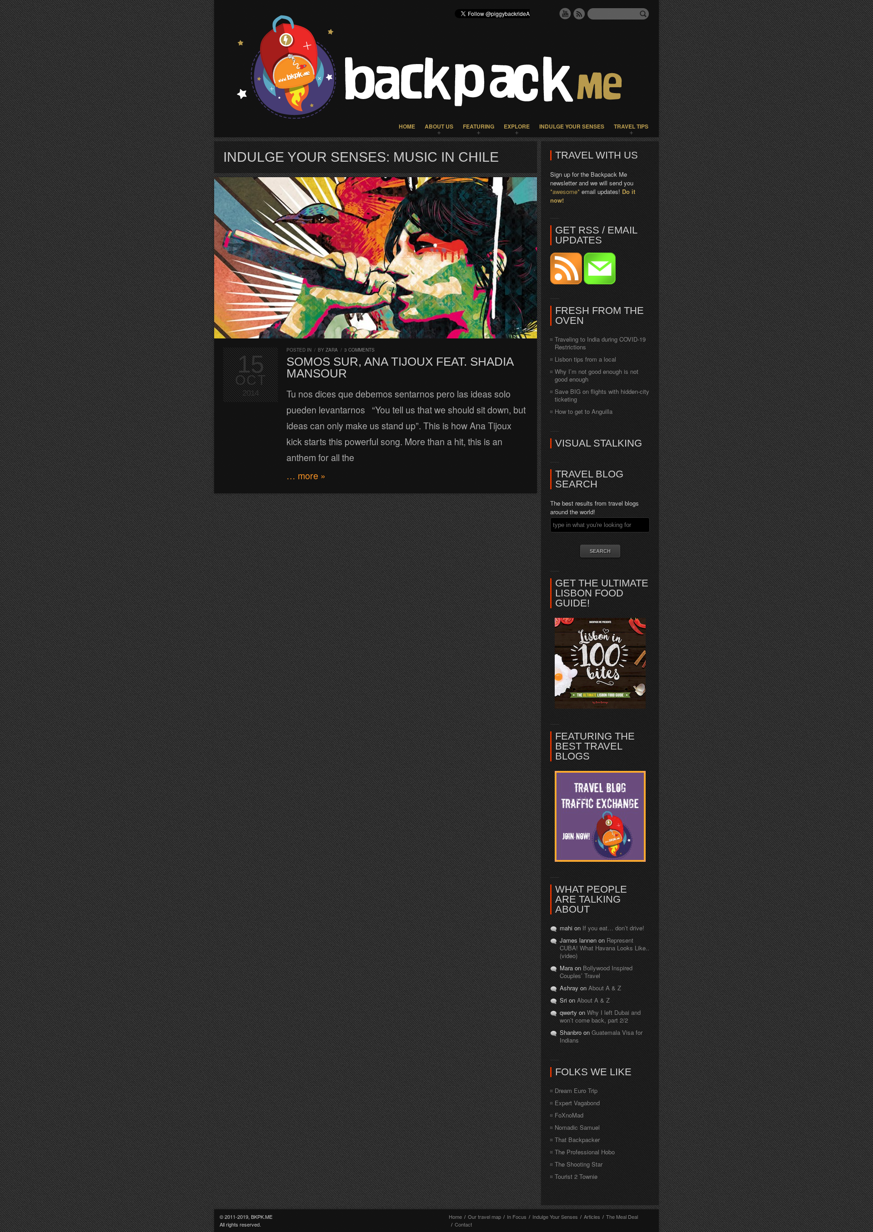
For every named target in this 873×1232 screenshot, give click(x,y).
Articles (592, 1216)
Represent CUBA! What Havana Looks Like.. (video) (604, 948)
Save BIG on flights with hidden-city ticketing (602, 395)
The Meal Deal (622, 1216)
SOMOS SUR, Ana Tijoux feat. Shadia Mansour (399, 367)
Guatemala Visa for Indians (601, 1036)
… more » (306, 475)
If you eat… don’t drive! (613, 928)
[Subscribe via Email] (600, 282)
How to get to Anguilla (583, 411)
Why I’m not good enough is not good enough (596, 375)
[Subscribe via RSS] (567, 282)
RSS (579, 14)
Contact (463, 1224)
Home (407, 126)
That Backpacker (577, 1139)
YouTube (565, 14)
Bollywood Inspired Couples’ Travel (596, 972)
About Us (439, 126)
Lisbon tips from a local (585, 359)
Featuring (478, 126)
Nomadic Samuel (577, 1127)
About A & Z (604, 988)
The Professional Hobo (585, 1152)
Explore (517, 126)
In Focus (517, 1216)
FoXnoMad (569, 1115)
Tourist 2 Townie (576, 1176)
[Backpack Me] (436, 68)
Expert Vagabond (577, 1102)
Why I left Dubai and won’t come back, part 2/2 (600, 1016)
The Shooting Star (578, 1164)
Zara (332, 350)
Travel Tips (631, 126)
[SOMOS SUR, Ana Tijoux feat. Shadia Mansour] (375, 257)
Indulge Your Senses (571, 126)
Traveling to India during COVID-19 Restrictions (600, 343)
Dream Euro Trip (576, 1090)
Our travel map (484, 1216)
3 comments (359, 350)
